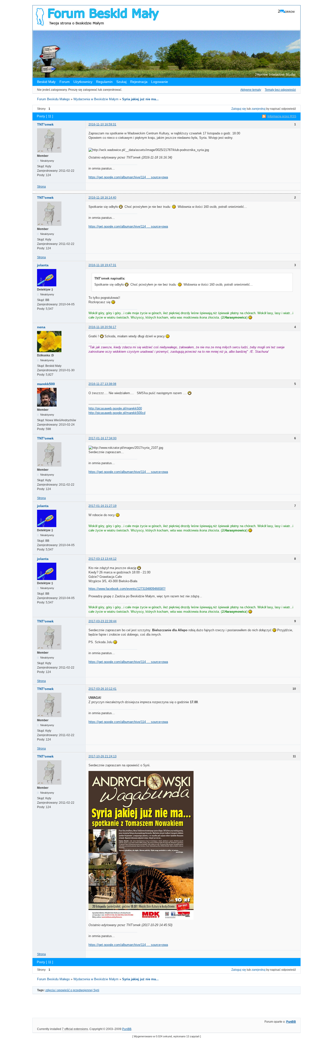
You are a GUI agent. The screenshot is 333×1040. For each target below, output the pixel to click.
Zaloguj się (238, 108)
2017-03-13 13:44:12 (102, 558)
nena (41, 327)
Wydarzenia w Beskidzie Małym (95, 99)
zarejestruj (258, 108)
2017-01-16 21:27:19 (102, 506)
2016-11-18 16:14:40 (102, 197)
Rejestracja (138, 82)
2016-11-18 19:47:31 (102, 265)
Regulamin (104, 82)
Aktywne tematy (250, 89)
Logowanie (159, 82)
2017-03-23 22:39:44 (102, 621)
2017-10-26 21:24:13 (102, 756)
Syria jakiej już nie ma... (140, 99)
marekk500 (46, 384)
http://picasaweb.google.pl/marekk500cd (116, 413)
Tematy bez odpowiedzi (280, 89)
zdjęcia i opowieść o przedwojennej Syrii (72, 990)
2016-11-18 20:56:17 (102, 327)
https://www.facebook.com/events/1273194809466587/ (127, 588)
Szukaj (121, 82)
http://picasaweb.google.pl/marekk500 (115, 408)
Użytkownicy (82, 82)
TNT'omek (45, 124)
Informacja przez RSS (281, 116)
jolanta (43, 265)
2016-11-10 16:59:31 (102, 124)
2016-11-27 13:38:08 (102, 384)
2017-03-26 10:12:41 (102, 688)
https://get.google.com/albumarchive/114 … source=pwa (128, 177)
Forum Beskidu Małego (53, 99)
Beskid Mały (47, 82)
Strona (41, 186)
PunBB (291, 1021)
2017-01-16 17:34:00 (102, 438)
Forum (64, 82)
